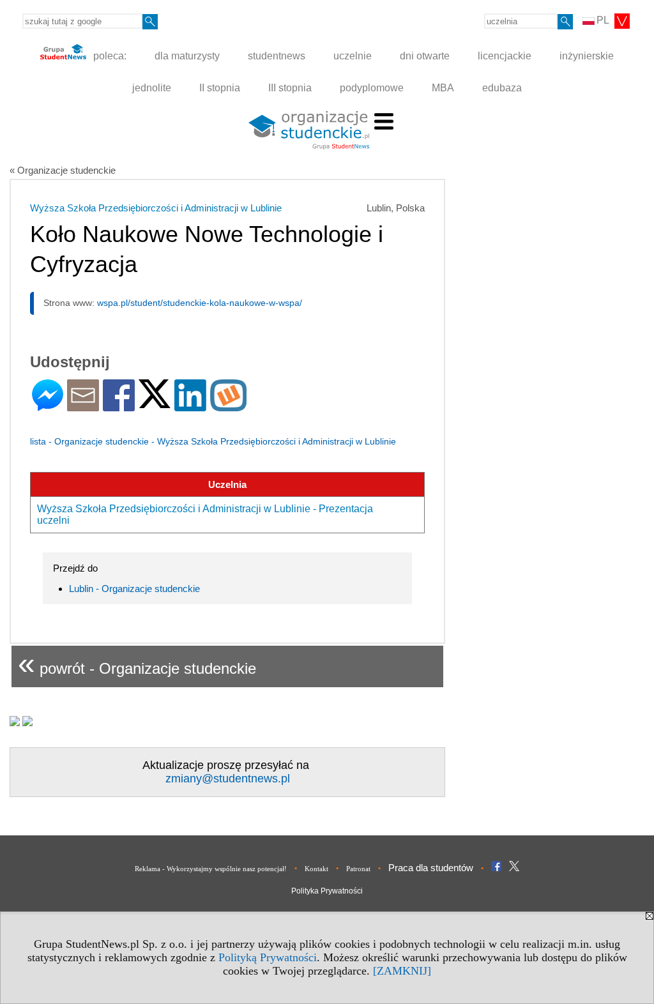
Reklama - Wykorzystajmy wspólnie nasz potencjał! (211, 868)
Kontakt (316, 868)
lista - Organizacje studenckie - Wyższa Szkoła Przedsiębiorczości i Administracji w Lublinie (213, 441)
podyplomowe (372, 87)
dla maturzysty (187, 55)
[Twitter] (155, 402)
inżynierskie (586, 55)
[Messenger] (47, 406)
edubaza (502, 87)
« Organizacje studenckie (63, 170)
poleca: (108, 55)
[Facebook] (119, 406)
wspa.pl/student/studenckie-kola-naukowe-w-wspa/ (199, 303)
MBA (443, 87)
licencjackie (504, 55)
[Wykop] (228, 406)
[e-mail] (83, 406)
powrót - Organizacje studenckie (137, 663)
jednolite (151, 87)
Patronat (358, 868)
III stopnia (290, 87)
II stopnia (219, 87)
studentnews (276, 55)
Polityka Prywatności (327, 890)
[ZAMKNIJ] (402, 970)
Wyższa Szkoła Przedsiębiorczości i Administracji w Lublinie (156, 207)
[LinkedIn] (190, 406)
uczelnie (352, 55)
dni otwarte (425, 55)
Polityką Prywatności (267, 957)
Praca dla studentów (430, 867)
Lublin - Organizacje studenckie (134, 588)
